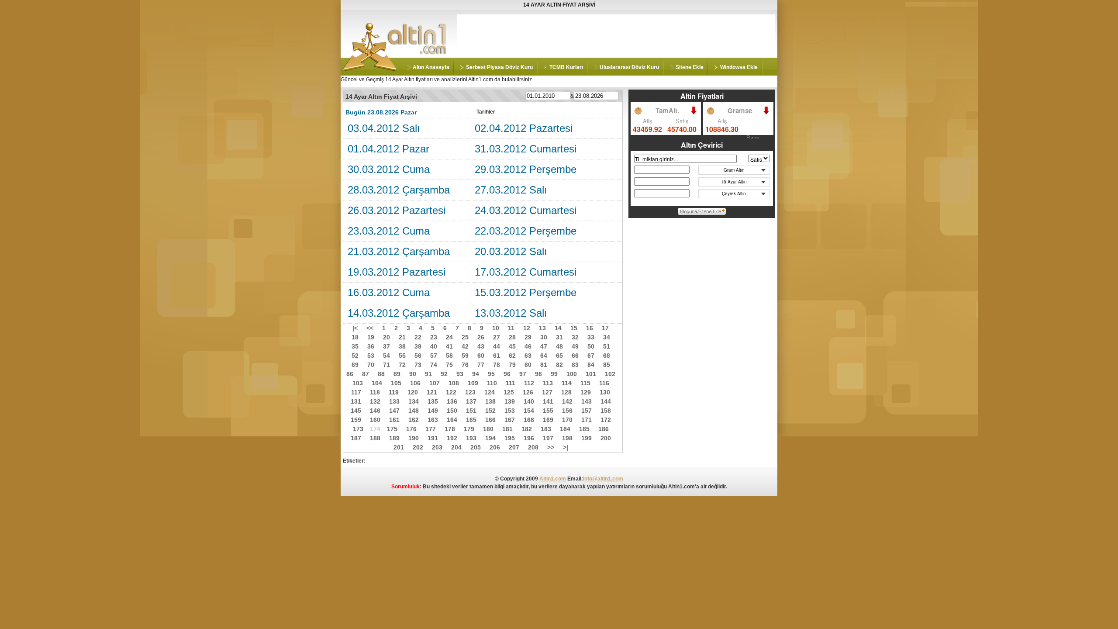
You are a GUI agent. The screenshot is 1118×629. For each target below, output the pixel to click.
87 (365, 373)
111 (510, 383)
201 (398, 447)
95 (491, 373)
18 (355, 337)
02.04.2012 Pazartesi (524, 128)
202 (418, 447)
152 (490, 410)
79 (512, 364)
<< (369, 328)
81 (543, 364)
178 (450, 428)
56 (417, 355)
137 (471, 401)
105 (396, 383)
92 (444, 373)
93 (459, 373)
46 (527, 346)
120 (412, 392)
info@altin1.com (603, 479)
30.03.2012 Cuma (389, 169)
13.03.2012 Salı (511, 313)
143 (586, 401)
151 (471, 410)
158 (605, 410)
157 (586, 410)
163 (433, 419)
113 (548, 383)
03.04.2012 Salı (384, 128)
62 (512, 355)
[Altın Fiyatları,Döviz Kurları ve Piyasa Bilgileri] (370, 69)
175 (392, 428)
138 (490, 401)
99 (554, 373)
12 (526, 328)
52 (355, 355)
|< (355, 328)
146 (375, 410)
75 (449, 364)
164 (452, 419)
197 (548, 438)
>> (550, 447)
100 (571, 373)
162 (413, 419)
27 (496, 337)
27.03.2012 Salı (511, 190)
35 (355, 346)
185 (584, 428)
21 (402, 337)
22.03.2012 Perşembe (525, 231)
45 (512, 346)
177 (430, 428)
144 (605, 401)
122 (451, 392)
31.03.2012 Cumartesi (525, 149)
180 (488, 428)
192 (452, 438)
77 (480, 364)
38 (402, 346)
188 (375, 438)
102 (610, 373)
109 (473, 383)
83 (575, 364)
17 (605, 328)
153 (509, 410)
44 (496, 346)
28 (512, 337)
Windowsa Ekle (739, 67)
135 (433, 401)
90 (412, 373)
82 (559, 364)
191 (433, 438)
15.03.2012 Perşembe (525, 292)
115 (585, 383)
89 (396, 373)
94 (475, 373)
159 (356, 419)
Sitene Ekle (690, 67)
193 (471, 438)
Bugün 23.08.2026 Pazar (381, 112)
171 (586, 419)
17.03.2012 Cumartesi (525, 272)
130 (605, 392)
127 (547, 392)
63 (527, 355)
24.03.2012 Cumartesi (525, 210)
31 (559, 337)
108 (454, 383)
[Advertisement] (616, 34)
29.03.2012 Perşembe (525, 169)
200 (605, 438)
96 (507, 373)
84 (590, 364)
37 (386, 346)
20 (386, 337)
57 (433, 355)
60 (480, 355)
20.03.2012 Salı (511, 251)
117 (356, 392)
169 (548, 419)
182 (526, 428)
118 (375, 392)
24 (449, 337)
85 (606, 364)
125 (509, 392)
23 (433, 337)
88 (381, 373)
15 (573, 328)
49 (575, 346)
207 (514, 447)
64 (543, 355)
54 (386, 355)
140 (529, 401)
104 (377, 383)
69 (355, 364)
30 (543, 337)
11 (511, 328)
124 (489, 392)
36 (370, 346)
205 (475, 447)
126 (528, 392)
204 (456, 447)
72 (402, 364)
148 (413, 410)
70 (370, 364)
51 (606, 346)
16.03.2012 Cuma (389, 292)
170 (567, 419)
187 (356, 438)
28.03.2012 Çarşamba (399, 190)
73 (417, 364)
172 (605, 419)
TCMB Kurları (566, 67)
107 (434, 383)
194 (490, 438)
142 (567, 401)
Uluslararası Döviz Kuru (629, 67)
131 (356, 401)
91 (428, 373)
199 (586, 438)
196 (529, 438)
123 (470, 392)
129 (585, 392)
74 (433, 364)
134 (413, 401)
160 (375, 419)
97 (522, 373)
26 (480, 337)
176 (411, 428)
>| (565, 447)
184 (565, 428)
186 (603, 428)
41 (449, 346)
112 (529, 383)
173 (358, 428)
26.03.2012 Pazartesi (396, 210)
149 (433, 410)
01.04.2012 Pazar (388, 149)
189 (394, 438)
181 (507, 428)
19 (370, 337)
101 (591, 373)
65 (559, 355)
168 (529, 419)
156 (567, 410)
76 (465, 364)
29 (527, 337)
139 (509, 401)
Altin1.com (552, 479)
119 (394, 392)
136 (452, 401)
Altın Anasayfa (431, 67)
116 (604, 383)
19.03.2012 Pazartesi (396, 272)
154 (529, 410)
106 (415, 383)
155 (548, 410)
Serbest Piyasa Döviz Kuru (499, 67)
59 (465, 355)
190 (413, 438)
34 (606, 337)
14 (558, 328)
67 (590, 355)
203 (437, 447)
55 (402, 355)
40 (433, 346)
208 (533, 447)
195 (509, 438)
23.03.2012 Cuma (389, 231)
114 (567, 383)
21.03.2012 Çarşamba (399, 251)
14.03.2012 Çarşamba (399, 313)
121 (432, 392)
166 (490, 419)
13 (542, 328)
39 (417, 346)
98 (538, 373)
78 (496, 364)
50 (590, 346)
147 (394, 410)
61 (496, 355)
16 (589, 328)
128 (566, 392)
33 (590, 337)
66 (575, 355)
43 (480, 346)
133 (394, 401)
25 (465, 337)
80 (527, 364)
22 (417, 337)
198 (567, 438)
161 (394, 419)
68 (606, 355)
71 (386, 364)
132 (375, 401)
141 (548, 401)
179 (469, 428)
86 (349, 373)
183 (546, 428)
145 (356, 410)
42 (465, 346)
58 (449, 355)
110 (492, 383)
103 (357, 383)
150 (452, 410)
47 (543, 346)
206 (495, 447)
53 (370, 355)
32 (575, 337)
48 (559, 346)
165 (471, 419)
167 (509, 419)
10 (495, 328)
